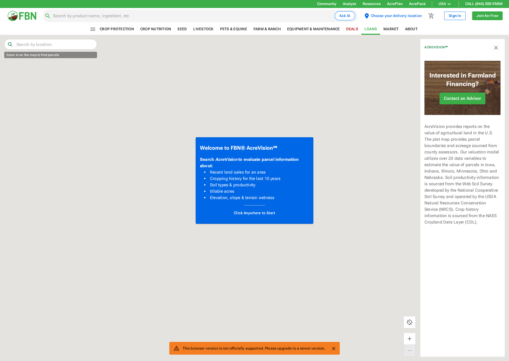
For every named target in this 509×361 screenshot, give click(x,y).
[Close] (333, 349)
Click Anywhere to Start (254, 213)
